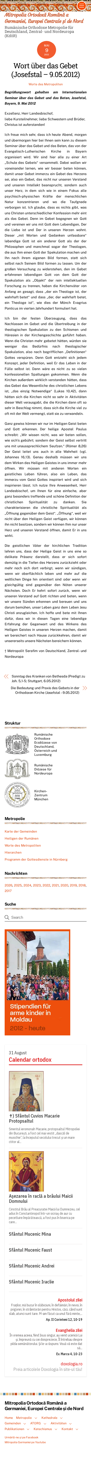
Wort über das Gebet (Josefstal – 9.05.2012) (45, 70)
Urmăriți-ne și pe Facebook (21, 1437)
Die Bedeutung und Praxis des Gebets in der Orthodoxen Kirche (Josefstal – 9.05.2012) (45, 690)
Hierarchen (13, 852)
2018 (82, 885)
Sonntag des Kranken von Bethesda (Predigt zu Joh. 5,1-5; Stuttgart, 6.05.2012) (48, 678)
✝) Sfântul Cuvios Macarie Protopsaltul (34, 1118)
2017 (8, 891)
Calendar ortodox (30, 1059)
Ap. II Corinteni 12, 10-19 (64, 1319)
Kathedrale (49, 1417)
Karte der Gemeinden (21, 831)
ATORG (35, 1423)
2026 (8, 885)
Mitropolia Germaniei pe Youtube (25, 1442)
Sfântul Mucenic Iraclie (31, 1281)
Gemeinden (13, 1423)
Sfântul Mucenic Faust (30, 1249)
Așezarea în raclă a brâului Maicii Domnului (41, 1198)
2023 (37, 885)
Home (9, 1417)
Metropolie (24, 1417)
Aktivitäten (58, 1423)
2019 (73, 885)
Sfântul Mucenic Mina (30, 1234)
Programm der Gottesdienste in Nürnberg (36, 859)
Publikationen (14, 1429)
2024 (27, 885)
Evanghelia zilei (69, 1330)
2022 (46, 885)
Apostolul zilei (70, 1300)
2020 (64, 885)
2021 (55, 885)
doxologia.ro (71, 1364)
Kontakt (67, 1429)
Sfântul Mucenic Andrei (31, 1265)
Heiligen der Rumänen (22, 838)
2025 (18, 885)
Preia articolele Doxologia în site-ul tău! (47, 1369)
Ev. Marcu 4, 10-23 (69, 1354)
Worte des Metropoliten (46, 84)
